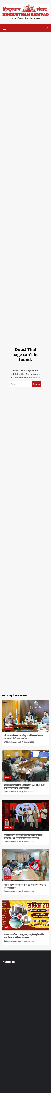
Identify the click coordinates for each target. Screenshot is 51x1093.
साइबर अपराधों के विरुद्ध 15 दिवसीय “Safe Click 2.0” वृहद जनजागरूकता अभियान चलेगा (24, 787)
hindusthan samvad (13, 742)
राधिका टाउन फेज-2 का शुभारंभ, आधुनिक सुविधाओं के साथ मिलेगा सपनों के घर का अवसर (24, 936)
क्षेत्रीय (7, 778)
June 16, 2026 (29, 742)
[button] (5, 27)
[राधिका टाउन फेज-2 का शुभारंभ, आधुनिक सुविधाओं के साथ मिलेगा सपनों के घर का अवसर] (25, 915)
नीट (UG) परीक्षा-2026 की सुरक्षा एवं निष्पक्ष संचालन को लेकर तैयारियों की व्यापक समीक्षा (24, 737)
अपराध (7, 877)
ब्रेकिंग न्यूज (8, 728)
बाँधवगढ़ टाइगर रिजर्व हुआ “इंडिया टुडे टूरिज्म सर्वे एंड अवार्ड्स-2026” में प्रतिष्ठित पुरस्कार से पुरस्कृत (23, 837)
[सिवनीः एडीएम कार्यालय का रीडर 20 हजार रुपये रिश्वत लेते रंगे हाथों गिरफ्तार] (25, 865)
